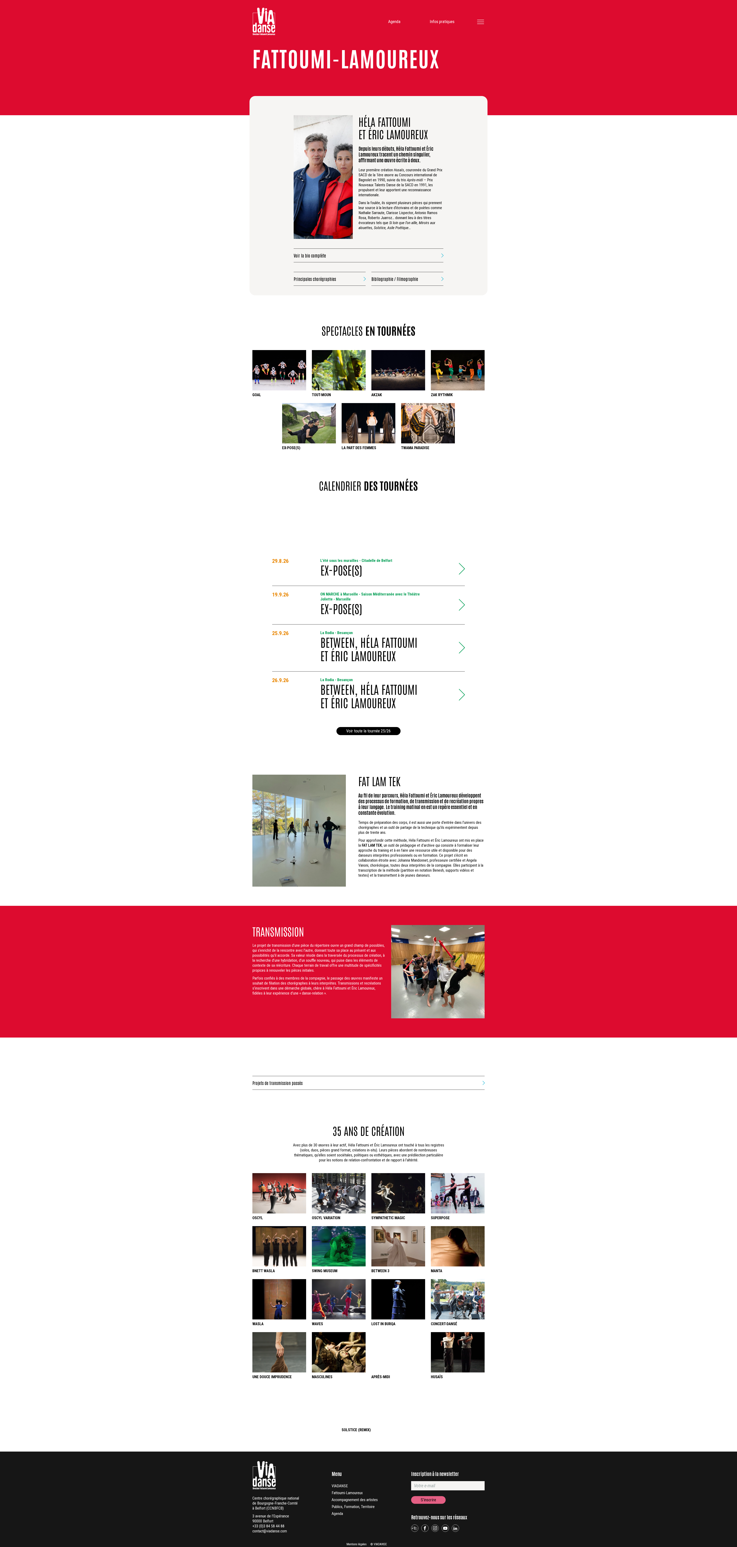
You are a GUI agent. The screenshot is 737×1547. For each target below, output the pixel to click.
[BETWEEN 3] (398, 1246)
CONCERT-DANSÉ (444, 1324)
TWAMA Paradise (415, 448)
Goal (256, 395)
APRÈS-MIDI (380, 1377)
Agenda (394, 21)
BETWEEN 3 (380, 1271)
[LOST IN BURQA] (398, 1299)
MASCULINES (322, 1377)
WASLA (258, 1324)
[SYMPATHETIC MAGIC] (398, 1193)
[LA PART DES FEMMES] (368, 423)
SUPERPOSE (440, 1218)
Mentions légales (356, 1544)
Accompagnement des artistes (355, 1499)
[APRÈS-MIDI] (398, 1352)
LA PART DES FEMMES (359, 448)
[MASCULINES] (339, 1352)
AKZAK (376, 395)
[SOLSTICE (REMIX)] (368, 1405)
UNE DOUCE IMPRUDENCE (272, 1377)
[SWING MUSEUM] (339, 1246)
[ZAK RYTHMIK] (458, 370)
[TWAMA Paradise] (428, 423)
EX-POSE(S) (291, 448)
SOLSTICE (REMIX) (356, 1430)
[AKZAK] (398, 370)
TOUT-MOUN (321, 395)
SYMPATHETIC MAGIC (388, 1218)
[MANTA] (458, 1246)
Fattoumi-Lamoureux (347, 1493)
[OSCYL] (279, 1193)
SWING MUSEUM (324, 1271)
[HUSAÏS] (458, 1352)
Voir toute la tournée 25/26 (368, 731)
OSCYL (257, 1218)
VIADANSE (340, 1486)
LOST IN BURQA (383, 1324)
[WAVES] (339, 1299)
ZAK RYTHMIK (442, 395)
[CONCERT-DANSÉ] (458, 1299)
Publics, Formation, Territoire (353, 1506)
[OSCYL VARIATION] (339, 1193)
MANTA (436, 1271)
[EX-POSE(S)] (309, 423)
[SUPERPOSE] (458, 1193)
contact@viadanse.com (269, 1531)
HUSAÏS (437, 1377)
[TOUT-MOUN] (339, 370)
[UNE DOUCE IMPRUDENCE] (279, 1352)
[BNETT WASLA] (279, 1246)
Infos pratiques (442, 21)
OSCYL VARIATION (326, 1218)
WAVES (317, 1324)
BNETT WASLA (263, 1271)
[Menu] (480, 21)
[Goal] (279, 370)
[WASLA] (279, 1299)
